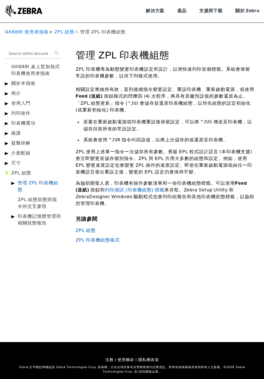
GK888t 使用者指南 (27, 32)
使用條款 (126, 360)
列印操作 (21, 113)
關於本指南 (23, 83)
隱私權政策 (148, 360)
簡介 (16, 93)
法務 (109, 360)
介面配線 (21, 153)
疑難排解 (21, 143)
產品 (182, 11)
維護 (16, 133)
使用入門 (21, 103)
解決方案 (155, 11)
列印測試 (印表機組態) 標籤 (135, 190)
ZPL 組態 (64, 32)
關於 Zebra (247, 11)
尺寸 (16, 163)
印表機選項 (23, 123)
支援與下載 (210, 11)
